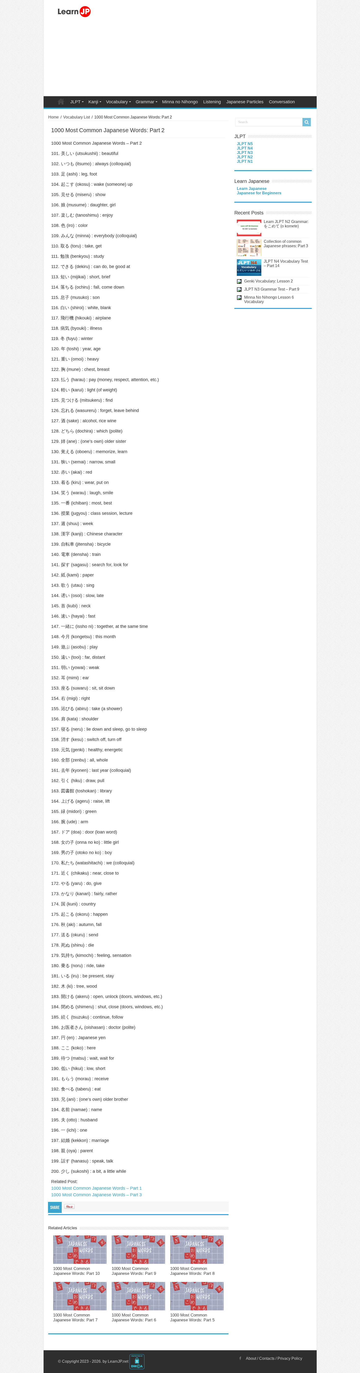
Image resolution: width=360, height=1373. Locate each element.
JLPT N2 (245, 157)
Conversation (282, 101)
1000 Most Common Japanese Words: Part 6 (134, 1317)
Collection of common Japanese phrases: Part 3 (286, 243)
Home (61, 101)
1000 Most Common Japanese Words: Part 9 (134, 1271)
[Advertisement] (180, 58)
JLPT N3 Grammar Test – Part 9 (271, 289)
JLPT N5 (245, 144)
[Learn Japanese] (74, 11)
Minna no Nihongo (180, 101)
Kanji (93, 101)
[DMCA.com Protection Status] (136, 1361)
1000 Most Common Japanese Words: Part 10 (76, 1271)
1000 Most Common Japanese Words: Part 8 (192, 1271)
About (251, 1358)
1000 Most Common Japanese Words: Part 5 (192, 1317)
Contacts (267, 1358)
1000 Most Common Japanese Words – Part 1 (96, 1188)
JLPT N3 (245, 153)
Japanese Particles (245, 101)
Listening (212, 101)
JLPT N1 (245, 161)
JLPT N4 (245, 148)
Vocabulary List (76, 117)
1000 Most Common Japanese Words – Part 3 (96, 1194)
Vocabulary (117, 101)
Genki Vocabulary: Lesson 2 (268, 281)
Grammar (145, 101)
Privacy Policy (289, 1358)
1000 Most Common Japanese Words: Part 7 (75, 1317)
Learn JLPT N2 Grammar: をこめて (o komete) (286, 224)
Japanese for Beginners (259, 193)
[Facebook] (240, 1358)
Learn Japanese (252, 189)
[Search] (306, 122)
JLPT (75, 101)
